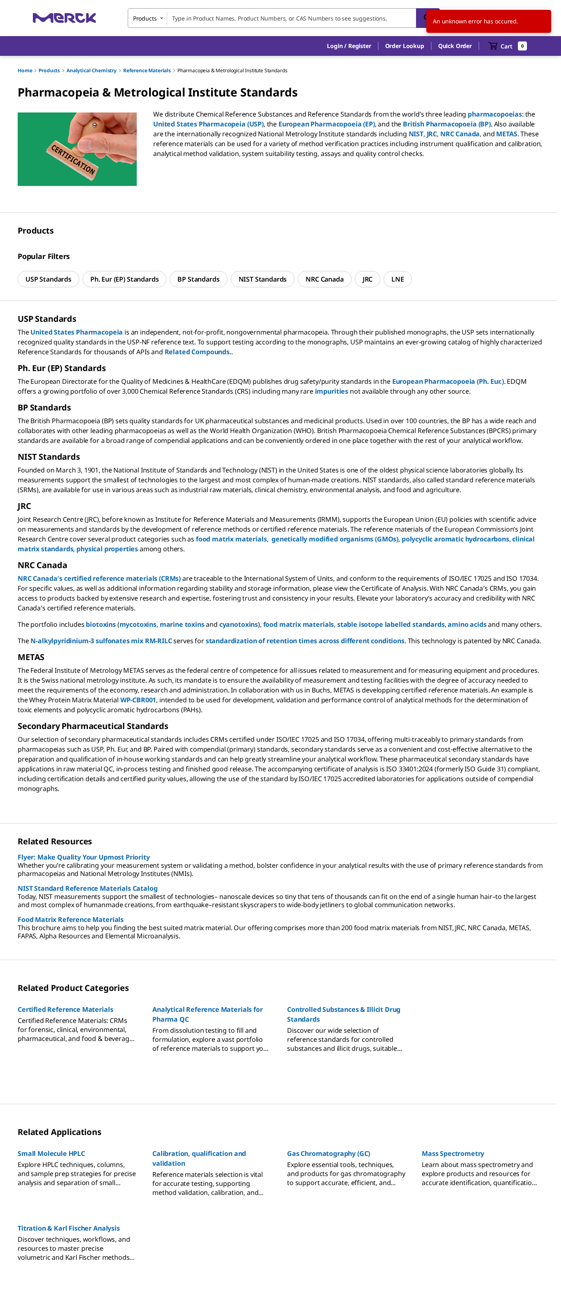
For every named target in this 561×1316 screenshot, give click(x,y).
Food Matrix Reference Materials (71, 919)
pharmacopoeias (495, 114)
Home (25, 70)
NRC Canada (460, 133)
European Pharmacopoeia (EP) (326, 123)
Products (49, 70)
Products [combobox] (145, 18)
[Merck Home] (64, 18)
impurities (331, 391)
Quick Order (455, 46)
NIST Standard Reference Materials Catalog (87, 888)
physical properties (107, 548)
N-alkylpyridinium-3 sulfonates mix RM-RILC (101, 640)
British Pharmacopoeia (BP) (447, 123)
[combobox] (284, 18)
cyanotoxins (238, 624)
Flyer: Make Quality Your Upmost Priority (84, 857)
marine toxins (182, 624)
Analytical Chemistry (92, 70)
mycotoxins (138, 624)
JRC (432, 133)
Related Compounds (197, 351)
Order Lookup (404, 46)
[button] (349, 46)
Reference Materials (147, 70)
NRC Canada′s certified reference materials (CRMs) (99, 578)
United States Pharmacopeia (76, 332)
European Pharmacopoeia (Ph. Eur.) (448, 381)
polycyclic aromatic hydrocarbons (455, 538)
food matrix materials (231, 538)
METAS (506, 133)
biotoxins (101, 624)
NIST (416, 133)
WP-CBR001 (138, 699)
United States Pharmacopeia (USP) (208, 123)
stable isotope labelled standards (391, 624)
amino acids (467, 624)
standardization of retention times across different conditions (305, 640)
